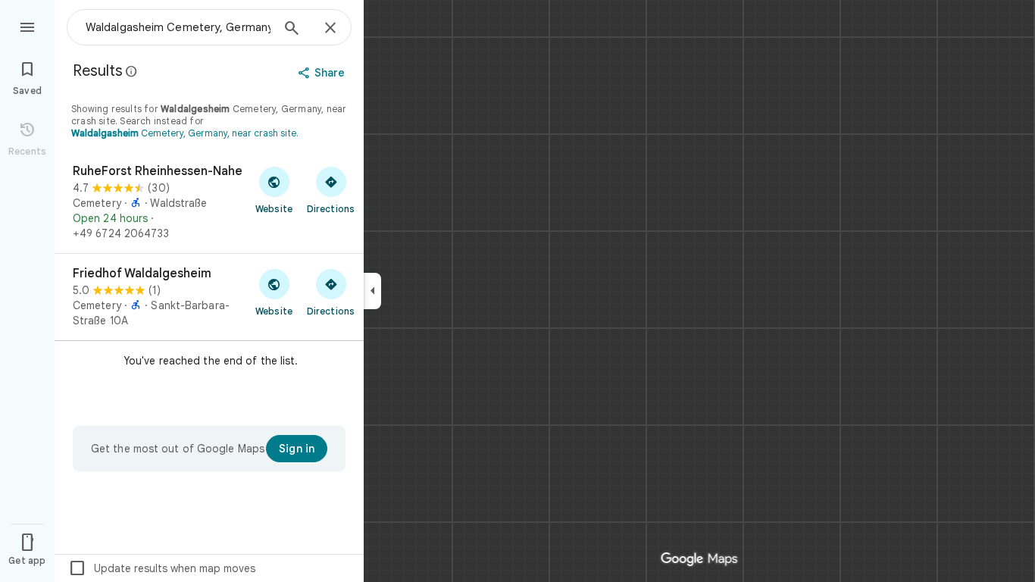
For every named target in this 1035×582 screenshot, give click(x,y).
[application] (517, 291)
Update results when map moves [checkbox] (161, 568)
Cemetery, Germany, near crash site (183, 133)
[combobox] (178, 27)
